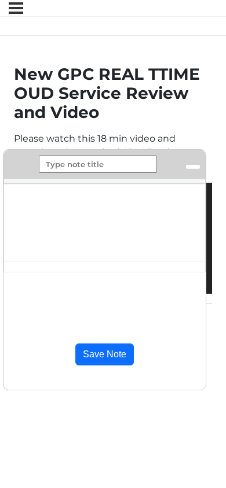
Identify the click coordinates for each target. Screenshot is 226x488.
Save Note (104, 354)
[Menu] (16, 8)
